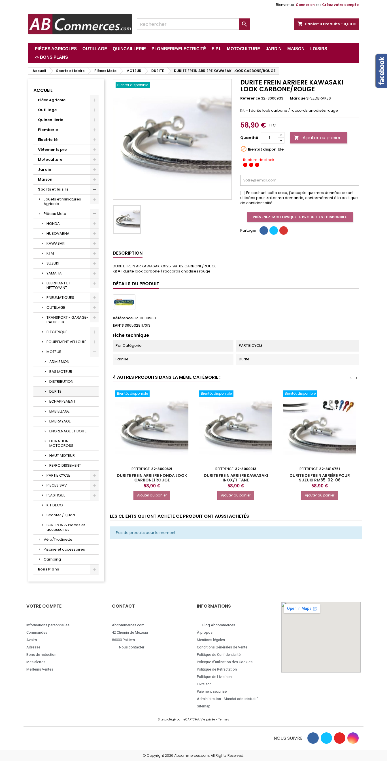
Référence (250, 98)
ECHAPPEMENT (62, 401)
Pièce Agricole (51, 100)
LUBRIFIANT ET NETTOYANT (58, 285)
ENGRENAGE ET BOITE (68, 431)
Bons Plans (48, 569)
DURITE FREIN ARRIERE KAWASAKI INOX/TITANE (236, 478)
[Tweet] (273, 230)
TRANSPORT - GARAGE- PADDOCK (67, 320)
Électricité (48, 139)
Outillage (47, 110)
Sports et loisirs (53, 189)
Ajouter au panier (317, 137)
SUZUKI (52, 263)
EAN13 (118, 325)
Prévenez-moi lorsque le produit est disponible (300, 217)
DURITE (55, 391)
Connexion (305, 4)
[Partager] (264, 230)
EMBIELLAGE (59, 411)
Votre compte (43, 606)
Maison (45, 179)
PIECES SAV (56, 485)
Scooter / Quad (60, 515)
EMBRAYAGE (60, 421)
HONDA (53, 223)
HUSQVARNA (57, 233)
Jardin (44, 169)
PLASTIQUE (55, 495)
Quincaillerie (50, 119)
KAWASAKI (55, 243)
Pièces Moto (55, 213)
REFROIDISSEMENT (65, 465)
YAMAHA (54, 273)
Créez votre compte (340, 4)
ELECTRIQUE (56, 332)
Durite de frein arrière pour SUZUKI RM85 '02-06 (320, 478)
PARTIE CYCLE (58, 475)
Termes (223, 719)
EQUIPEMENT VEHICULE (66, 341)
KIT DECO (54, 505)
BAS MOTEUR (60, 371)
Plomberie (48, 129)
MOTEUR (53, 351)
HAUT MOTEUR (62, 455)
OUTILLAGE (55, 307)
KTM (50, 253)
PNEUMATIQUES (60, 297)
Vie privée (208, 719)
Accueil (43, 90)
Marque (297, 98)
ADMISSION (59, 361)
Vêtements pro (52, 149)
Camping (52, 559)
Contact (123, 606)
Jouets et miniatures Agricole (62, 201)
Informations (214, 606)
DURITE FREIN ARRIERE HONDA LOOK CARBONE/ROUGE (152, 478)
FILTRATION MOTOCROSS (61, 443)
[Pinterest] (283, 230)
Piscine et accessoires (64, 549)
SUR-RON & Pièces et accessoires (65, 527)
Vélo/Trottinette (58, 539)
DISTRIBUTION (61, 381)
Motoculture (50, 159)
